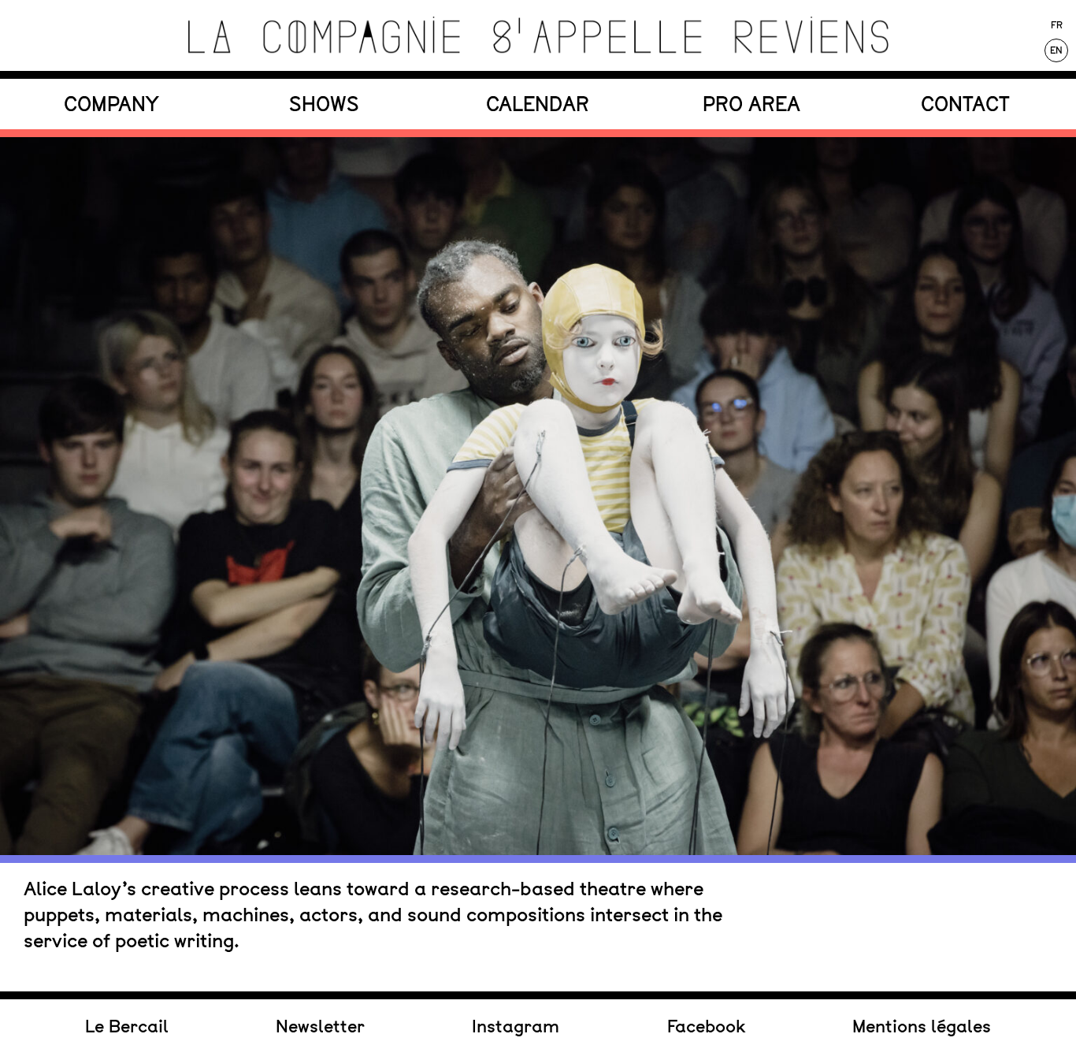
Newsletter (320, 1026)
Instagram (515, 1026)
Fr (1057, 25)
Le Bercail (127, 1026)
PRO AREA (751, 104)
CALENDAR (537, 104)
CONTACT (965, 104)
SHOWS (324, 104)
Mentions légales (921, 1026)
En (1056, 50)
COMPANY (111, 104)
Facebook (706, 1026)
